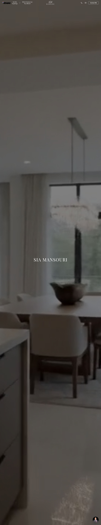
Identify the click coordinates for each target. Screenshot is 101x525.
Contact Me (93, 3)
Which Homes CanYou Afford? (27, 2)
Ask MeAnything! (14, 2)
